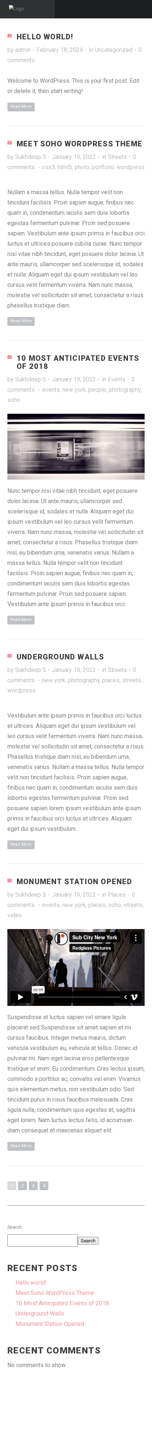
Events (116, 379)
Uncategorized (113, 49)
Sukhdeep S (30, 156)
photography (125, 389)
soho (13, 399)
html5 (65, 167)
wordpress (131, 167)
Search (14, 1227)
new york (74, 389)
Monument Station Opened (74, 881)
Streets (117, 156)
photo (82, 167)
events (51, 389)
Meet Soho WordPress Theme (79, 143)
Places (117, 894)
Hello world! (45, 36)
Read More (21, 106)
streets (131, 680)
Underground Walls (60, 656)
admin (23, 49)
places (111, 680)
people (97, 389)
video (14, 915)
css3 (48, 167)
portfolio (103, 167)
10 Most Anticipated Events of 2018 (78, 362)
